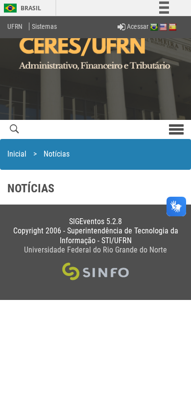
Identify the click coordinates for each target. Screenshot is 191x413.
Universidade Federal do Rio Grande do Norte (95, 249)
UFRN (15, 26)
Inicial (16, 154)
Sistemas (44, 26)
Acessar (136, 26)
